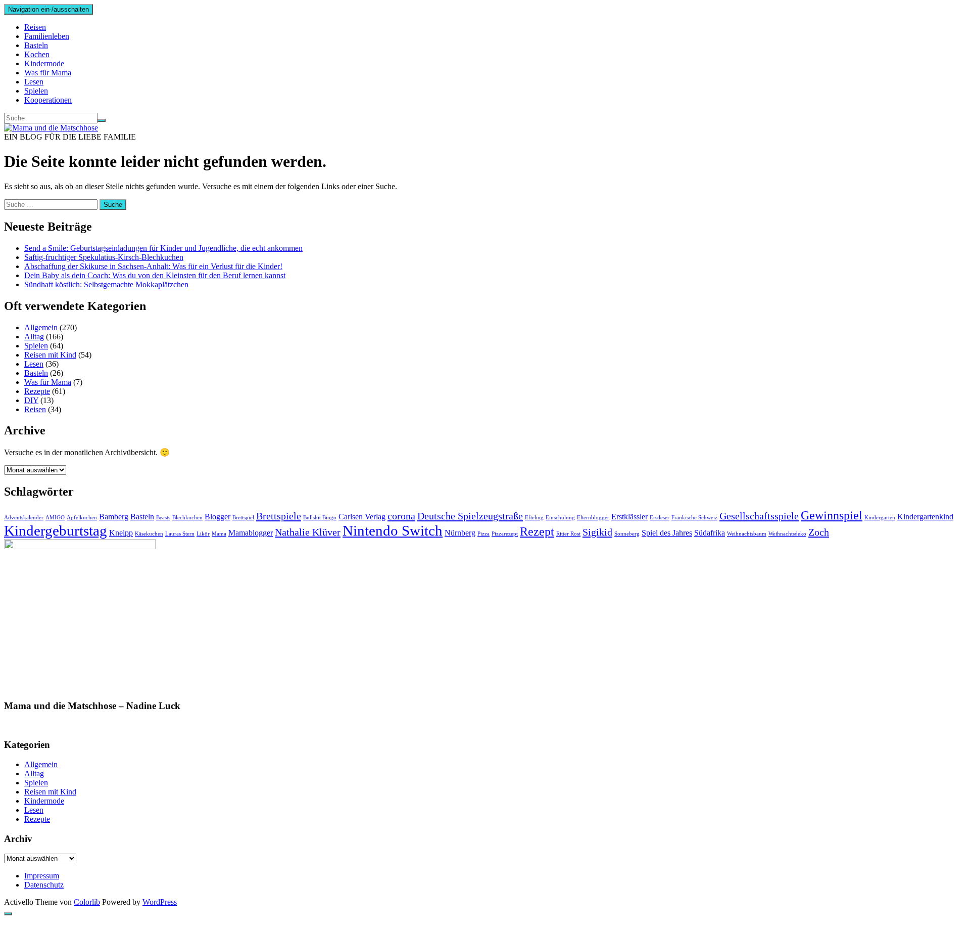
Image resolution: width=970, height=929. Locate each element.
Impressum (41, 875)
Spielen (36, 90)
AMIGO (55, 517)
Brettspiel (243, 517)
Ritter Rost (568, 534)
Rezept (537, 531)
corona (401, 515)
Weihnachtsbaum (746, 534)
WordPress (159, 902)
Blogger (217, 516)
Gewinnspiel (831, 515)
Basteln (36, 45)
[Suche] (102, 120)
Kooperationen (48, 100)
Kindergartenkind (925, 516)
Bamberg (113, 516)
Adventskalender (23, 517)
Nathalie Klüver (308, 532)
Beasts (163, 517)
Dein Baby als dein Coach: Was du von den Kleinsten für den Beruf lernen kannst (154, 275)
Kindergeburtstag (55, 530)
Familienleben (46, 36)
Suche (113, 204)
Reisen (35, 27)
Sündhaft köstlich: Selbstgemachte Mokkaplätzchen (106, 284)
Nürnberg (460, 532)
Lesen (33, 81)
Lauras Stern (180, 534)
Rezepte (37, 391)
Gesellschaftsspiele (759, 515)
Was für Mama (47, 72)
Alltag (34, 336)
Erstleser (659, 517)
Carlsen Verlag (361, 516)
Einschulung (560, 517)
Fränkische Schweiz (694, 517)
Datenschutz (44, 884)
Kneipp (121, 532)
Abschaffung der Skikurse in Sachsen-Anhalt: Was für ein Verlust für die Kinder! (153, 266)
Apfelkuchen (82, 517)
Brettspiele (278, 515)
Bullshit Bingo (319, 517)
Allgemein (41, 327)
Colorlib (87, 902)
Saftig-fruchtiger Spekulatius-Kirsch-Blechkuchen (103, 257)
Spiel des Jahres (667, 532)
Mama (219, 534)
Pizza (483, 534)
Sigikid (597, 532)
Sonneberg (627, 534)
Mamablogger (250, 532)
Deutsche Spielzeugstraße (470, 515)
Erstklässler (629, 516)
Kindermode (44, 63)
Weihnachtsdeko (787, 534)
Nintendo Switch (393, 530)
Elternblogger (593, 517)
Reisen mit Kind (50, 354)
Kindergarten (879, 517)
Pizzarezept (505, 534)
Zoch (818, 532)
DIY (31, 400)
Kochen (37, 54)
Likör (203, 534)
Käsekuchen (149, 534)
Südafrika (709, 532)
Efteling (534, 517)
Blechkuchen (187, 517)
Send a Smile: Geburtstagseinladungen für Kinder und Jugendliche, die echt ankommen (163, 248)
